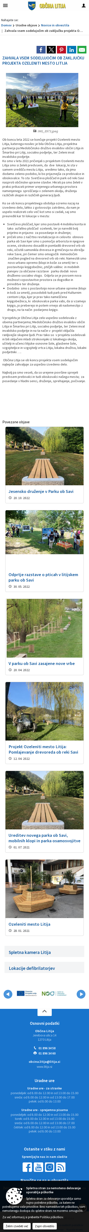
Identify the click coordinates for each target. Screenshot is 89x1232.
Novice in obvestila (55, 25)
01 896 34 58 (47, 1048)
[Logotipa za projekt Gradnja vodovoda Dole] (41, 993)
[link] (41, 49)
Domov (6, 25)
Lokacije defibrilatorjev (32, 968)
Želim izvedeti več (17, 1226)
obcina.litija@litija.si (44, 1062)
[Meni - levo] (5, 5)
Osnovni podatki (44, 1023)
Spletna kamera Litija (30, 952)
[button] (8, 994)
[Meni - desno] (84, 5)
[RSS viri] (61, 1167)
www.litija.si (44, 1067)
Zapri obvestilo (44, 1226)
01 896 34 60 (47, 1053)
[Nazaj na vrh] (44, 1012)
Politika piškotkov (51, 1217)
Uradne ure (45, 1080)
